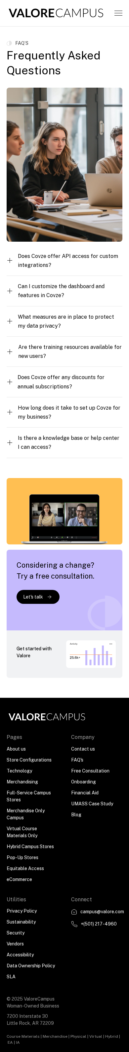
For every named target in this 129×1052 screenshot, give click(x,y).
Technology (19, 770)
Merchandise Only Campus (26, 814)
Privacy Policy (22, 911)
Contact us (83, 749)
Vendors (15, 943)
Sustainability (21, 922)
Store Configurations (29, 760)
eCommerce (19, 879)
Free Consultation (90, 770)
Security (15, 932)
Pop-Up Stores (22, 857)
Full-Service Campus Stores (29, 796)
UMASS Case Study (92, 803)
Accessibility (20, 954)
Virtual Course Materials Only (22, 832)
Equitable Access (25, 868)
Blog (76, 814)
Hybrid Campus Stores (30, 846)
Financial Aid (85, 792)
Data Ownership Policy (31, 965)
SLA (11, 976)
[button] (118, 13)
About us (16, 749)
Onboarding (83, 781)
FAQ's (77, 760)
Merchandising (22, 781)
